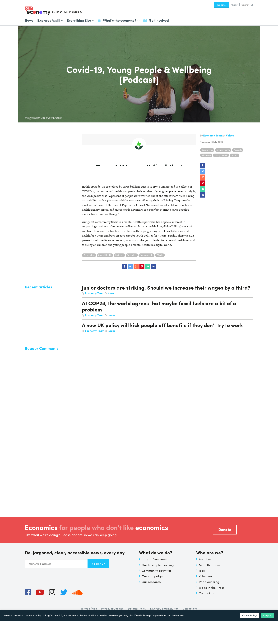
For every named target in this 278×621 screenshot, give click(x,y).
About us (205, 559)
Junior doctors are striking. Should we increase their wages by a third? (166, 287)
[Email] (202, 189)
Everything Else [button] (79, 20)
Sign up (100, 563)
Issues (111, 315)
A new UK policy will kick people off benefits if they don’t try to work (162, 325)
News (29, 20)
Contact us (206, 593)
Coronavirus (207, 149)
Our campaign (152, 576)
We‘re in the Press (211, 587)
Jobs (202, 570)
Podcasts (238, 149)
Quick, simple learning (158, 565)
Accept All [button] (267, 615)
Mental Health (223, 149)
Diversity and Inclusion (164, 608)
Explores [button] (48, 20)
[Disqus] (167, 386)
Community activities (156, 570)
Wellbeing (206, 155)
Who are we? (209, 553)
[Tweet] (202, 171)
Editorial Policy (137, 608)
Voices (230, 135)
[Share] (202, 165)
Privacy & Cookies (112, 608)
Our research (151, 581)
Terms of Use (89, 608)
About (234, 4)
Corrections (190, 608)
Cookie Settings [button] (249, 615)
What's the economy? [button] (119, 20)
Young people (221, 155)
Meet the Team (209, 565)
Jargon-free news (154, 559)
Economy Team (213, 135)
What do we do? (155, 553)
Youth (234, 155)
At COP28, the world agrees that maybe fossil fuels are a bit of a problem (159, 306)
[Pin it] (202, 183)
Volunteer (205, 576)
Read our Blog (209, 581)
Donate (221, 4)
